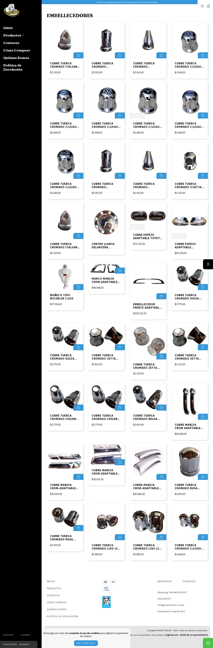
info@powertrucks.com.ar (170, 605)
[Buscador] (202, 6)
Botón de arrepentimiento (194, 635)
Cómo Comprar (16, 50)
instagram (8, 635)
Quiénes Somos (16, 58)
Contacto (11, 43)
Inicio (8, 28)
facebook (25, 635)
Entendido (86, 643)
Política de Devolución (12, 67)
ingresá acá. (172, 635)
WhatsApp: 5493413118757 (172, 592)
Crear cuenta (10, 644)
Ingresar (24, 644)
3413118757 (164, 598)
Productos (12, 35)
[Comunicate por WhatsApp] (208, 643)
